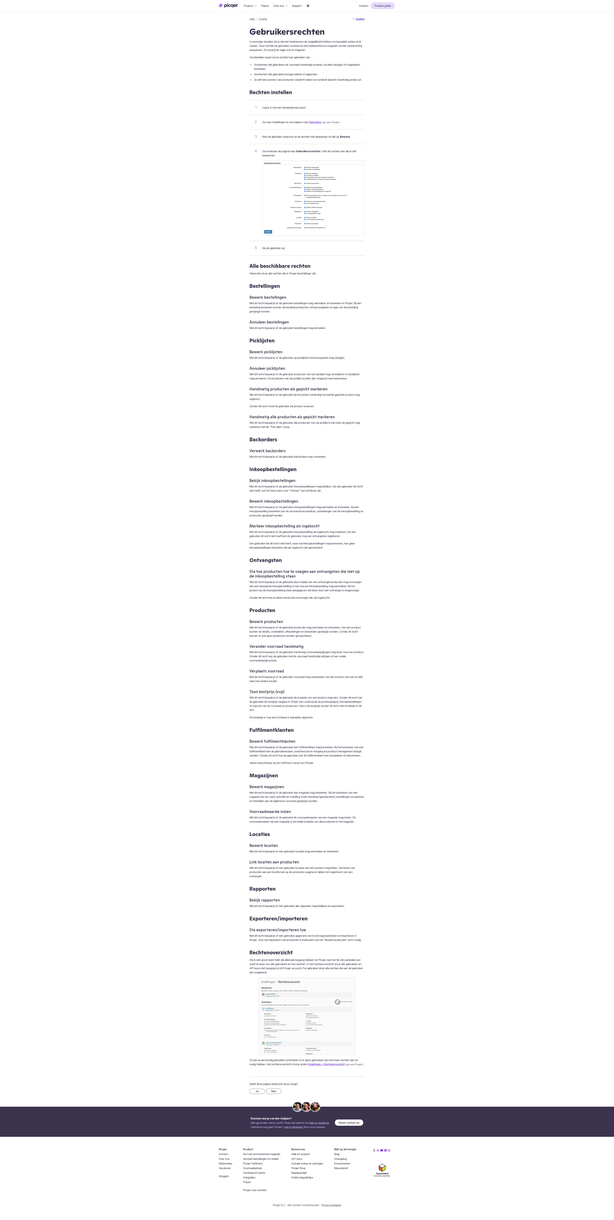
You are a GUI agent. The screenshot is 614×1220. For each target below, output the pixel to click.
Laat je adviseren (293, 1127)
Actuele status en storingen (307, 1163)
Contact (363, 5)
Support (296, 5)
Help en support (300, 1154)
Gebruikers (315, 122)
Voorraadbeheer (252, 1168)
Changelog (340, 1158)
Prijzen (265, 5)
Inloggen (224, 1176)
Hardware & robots (254, 1172)
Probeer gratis (382, 5)
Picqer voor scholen (255, 1190)
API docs (296, 1158)
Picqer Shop (298, 1168)
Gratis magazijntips (302, 1177)
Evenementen (342, 1163)
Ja (257, 1091)
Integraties (249, 1177)
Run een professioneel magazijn (261, 1154)
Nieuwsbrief (341, 1168)
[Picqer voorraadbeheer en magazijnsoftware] (228, 6)
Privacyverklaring (331, 1205)
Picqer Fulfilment (252, 1163)
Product (249, 5)
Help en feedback (319, 1122)
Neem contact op (349, 1122)
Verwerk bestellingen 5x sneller (261, 1158)
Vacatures (225, 1168)
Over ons (279, 5)
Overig (263, 18)
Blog (336, 1154)
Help (252, 18)
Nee (273, 1091)
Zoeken (360, 18)
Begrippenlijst (299, 1172)
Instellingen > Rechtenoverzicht (326, 1064)
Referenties (225, 1163)
